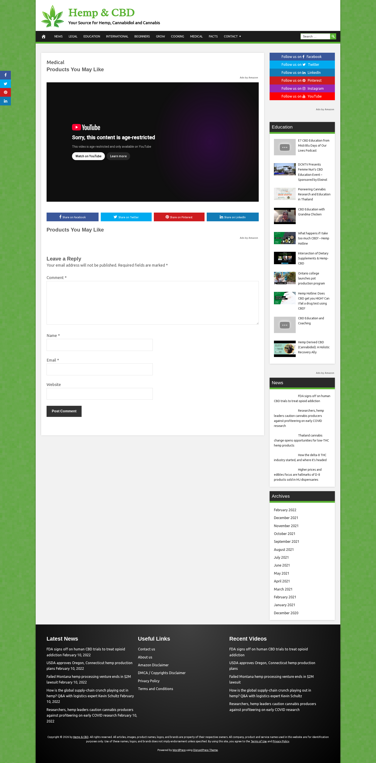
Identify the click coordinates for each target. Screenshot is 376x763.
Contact (231, 36)
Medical (196, 36)
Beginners (142, 36)
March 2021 (283, 589)
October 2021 (284, 534)
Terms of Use (259, 741)
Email (53, 360)
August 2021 (284, 550)
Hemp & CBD (101, 12)
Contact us (146, 649)
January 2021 (284, 605)
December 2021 (286, 518)
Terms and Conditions (155, 689)
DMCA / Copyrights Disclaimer (162, 673)
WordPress (179, 750)
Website (54, 384)
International (117, 36)
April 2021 (282, 581)
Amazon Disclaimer (153, 665)
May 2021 (281, 573)
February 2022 (285, 510)
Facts (213, 36)
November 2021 (286, 526)
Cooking (177, 36)
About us (145, 657)
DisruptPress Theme (205, 750)
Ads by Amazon (249, 77)
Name (53, 335)
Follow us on (302, 57)
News (58, 36)
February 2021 (285, 597)
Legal (73, 36)
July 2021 (281, 557)
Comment (57, 277)
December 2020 (286, 613)
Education (92, 36)
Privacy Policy (148, 681)
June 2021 (282, 565)
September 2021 (286, 541)
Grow (160, 36)
